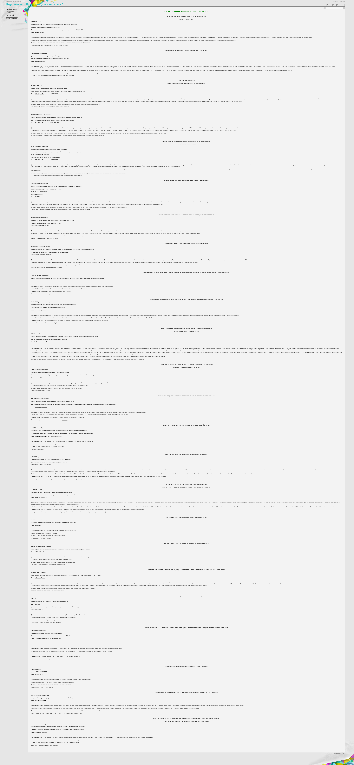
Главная (329, 5)
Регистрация (340, 5)
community (65, 420)
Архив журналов (10, 11)
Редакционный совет (11, 9)
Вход (334, 5)
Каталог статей (10, 15)
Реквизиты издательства (12, 14)
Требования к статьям (12, 17)
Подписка (8, 12)
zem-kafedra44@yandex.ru (42, 189)
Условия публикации (11, 18)
